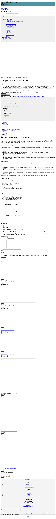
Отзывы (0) (6, 124)
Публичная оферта (29, 487)
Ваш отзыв (3, 247)
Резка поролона (7, 37)
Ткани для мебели (10, 26)
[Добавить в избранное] (10, 95)
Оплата (7, 115)
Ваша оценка (4, 237)
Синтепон (8, 32)
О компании (6, 18)
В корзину (3, 93)
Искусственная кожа (11, 24)
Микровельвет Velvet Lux (21, 77)
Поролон (8, 31)
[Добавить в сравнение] (11, 95)
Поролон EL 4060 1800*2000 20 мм (9, 431)
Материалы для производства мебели (14, 21)
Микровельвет (20, 96)
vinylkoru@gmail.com (28, 506)
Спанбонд (8, 33)
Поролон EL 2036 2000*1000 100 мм (9, 468)
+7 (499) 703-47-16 (28, 499)
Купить (2, 279)
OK (28, 517)
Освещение (8, 20)
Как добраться (29, 484)
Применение (6, 131)
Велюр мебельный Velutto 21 (7, 281)
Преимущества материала (9, 130)
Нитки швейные (10, 27)
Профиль (29, 494)
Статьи (29, 491)
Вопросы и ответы (7, 38)
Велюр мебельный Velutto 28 (7, 330)
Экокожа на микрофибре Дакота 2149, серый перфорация (14, 474)
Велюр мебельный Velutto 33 (7, 305)
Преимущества (6, 133)
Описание (5, 122)
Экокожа (8, 30)
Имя (2, 250)
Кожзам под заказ (10, 35)
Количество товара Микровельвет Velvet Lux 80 (12, 92)
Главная (5, 16)
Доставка (5, 39)
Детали (5, 123)
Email (2, 252)
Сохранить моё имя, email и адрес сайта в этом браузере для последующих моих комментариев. (24, 255)
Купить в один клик (5, 95)
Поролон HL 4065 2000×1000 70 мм (9, 393)
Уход (4, 134)
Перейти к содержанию (6, 1)
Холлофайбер (9, 28)
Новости (29, 493)
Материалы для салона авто (12, 22)
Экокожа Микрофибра (11, 25)
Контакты (5, 41)
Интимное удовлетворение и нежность (12, 129)
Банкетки (8, 36)
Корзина (29, 495)
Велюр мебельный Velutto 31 (7, 354)
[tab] (29, 122)
